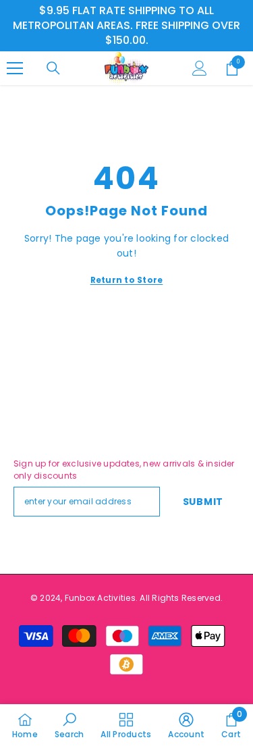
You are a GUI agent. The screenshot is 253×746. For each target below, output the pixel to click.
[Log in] (199, 68)
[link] (69, 725)
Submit (203, 501)
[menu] (15, 68)
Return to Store (126, 280)
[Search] (53, 68)
